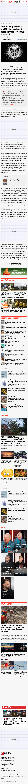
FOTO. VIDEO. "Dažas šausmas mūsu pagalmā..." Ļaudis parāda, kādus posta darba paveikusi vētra (13, 440)
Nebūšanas (11, 24)
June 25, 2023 (13, 104)
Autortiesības (11, 776)
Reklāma (6, 774)
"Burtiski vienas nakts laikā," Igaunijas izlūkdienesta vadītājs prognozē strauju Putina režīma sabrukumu (7, 656)
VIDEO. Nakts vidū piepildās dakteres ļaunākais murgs (6, 461)
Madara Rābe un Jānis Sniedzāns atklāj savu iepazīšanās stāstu (14, 364)
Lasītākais (5, 369)
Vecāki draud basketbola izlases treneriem (19, 654)
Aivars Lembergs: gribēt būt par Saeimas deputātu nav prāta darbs (16, 406)
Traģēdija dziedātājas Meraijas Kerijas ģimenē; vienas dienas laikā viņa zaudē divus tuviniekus (16, 332)
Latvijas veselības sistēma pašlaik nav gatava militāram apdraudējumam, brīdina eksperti (20, 294)
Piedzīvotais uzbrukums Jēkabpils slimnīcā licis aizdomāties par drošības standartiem (7, 294)
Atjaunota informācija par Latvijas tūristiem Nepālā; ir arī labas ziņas (14, 183)
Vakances (23, 776)
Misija (10, 774)
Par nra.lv (2, 774)
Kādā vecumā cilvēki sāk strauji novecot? (14, 342)
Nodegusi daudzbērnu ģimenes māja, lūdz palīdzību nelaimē (7, 672)
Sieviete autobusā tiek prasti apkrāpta (16, 327)
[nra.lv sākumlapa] (4, 1)
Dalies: (8, 263)
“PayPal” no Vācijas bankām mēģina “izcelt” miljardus (15, 346)
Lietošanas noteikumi (5, 776)
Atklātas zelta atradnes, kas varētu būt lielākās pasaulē (16, 389)
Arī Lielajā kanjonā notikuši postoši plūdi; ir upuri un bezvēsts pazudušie (16, 180)
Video (3, 527)
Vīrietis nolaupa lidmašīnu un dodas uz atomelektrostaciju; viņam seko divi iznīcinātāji (17, 373)
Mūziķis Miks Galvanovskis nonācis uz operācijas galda (15, 337)
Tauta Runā (5, 24)
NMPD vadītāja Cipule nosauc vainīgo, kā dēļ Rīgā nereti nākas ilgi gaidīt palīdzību (7, 310)
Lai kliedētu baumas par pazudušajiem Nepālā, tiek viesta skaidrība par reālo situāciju (16, 399)
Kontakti (2, 778)
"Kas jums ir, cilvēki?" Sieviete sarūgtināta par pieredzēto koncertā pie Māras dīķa (7, 481)
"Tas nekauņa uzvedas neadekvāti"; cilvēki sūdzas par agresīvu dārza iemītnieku (20, 480)
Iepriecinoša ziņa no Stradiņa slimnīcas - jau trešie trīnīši (20, 310)
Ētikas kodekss (17, 776)
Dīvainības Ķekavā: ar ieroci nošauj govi (15, 323)
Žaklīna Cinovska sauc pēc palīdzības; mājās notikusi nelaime (16, 359)
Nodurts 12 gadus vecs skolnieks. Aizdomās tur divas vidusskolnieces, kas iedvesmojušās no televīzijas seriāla (17, 382)
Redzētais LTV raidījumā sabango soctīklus (14, 351)
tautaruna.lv (3, 37)
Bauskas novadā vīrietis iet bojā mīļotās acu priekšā (14, 355)
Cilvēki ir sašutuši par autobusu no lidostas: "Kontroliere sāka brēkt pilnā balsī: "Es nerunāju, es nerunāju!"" (20, 463)
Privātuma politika (15, 774)
